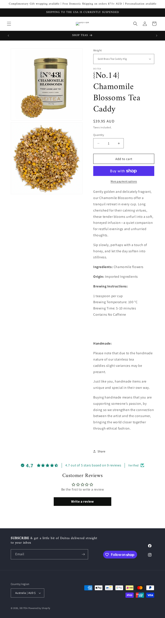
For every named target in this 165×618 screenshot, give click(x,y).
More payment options (124, 181)
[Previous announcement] (8, 35)
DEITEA (24, 608)
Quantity (98, 135)
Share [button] (101, 451)
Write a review (82, 501)
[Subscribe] (83, 554)
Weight (97, 50)
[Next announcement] (156, 35)
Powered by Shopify (39, 608)
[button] (9, 23)
